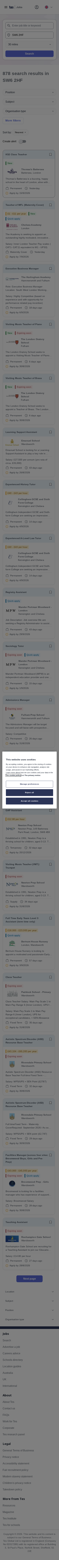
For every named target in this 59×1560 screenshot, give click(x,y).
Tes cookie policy (13, 775)
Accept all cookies (29, 801)
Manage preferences (29, 784)
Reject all (29, 792)
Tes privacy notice (32, 775)
